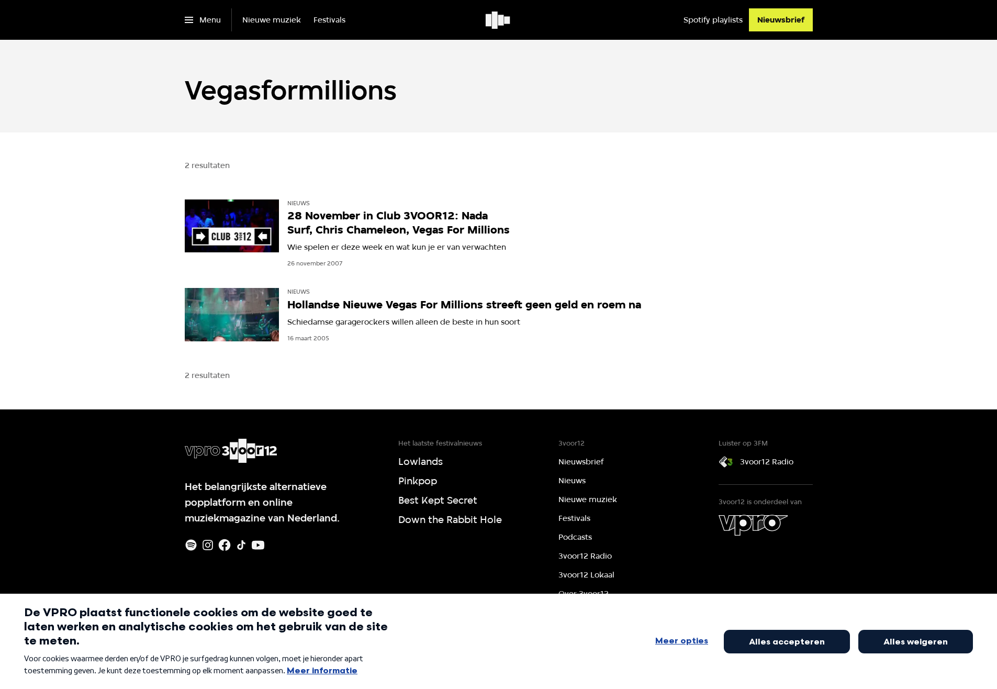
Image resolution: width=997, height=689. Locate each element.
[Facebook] (224, 545)
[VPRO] (753, 525)
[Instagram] (207, 545)
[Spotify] (191, 545)
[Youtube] (258, 545)
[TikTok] (241, 545)
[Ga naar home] (498, 19)
